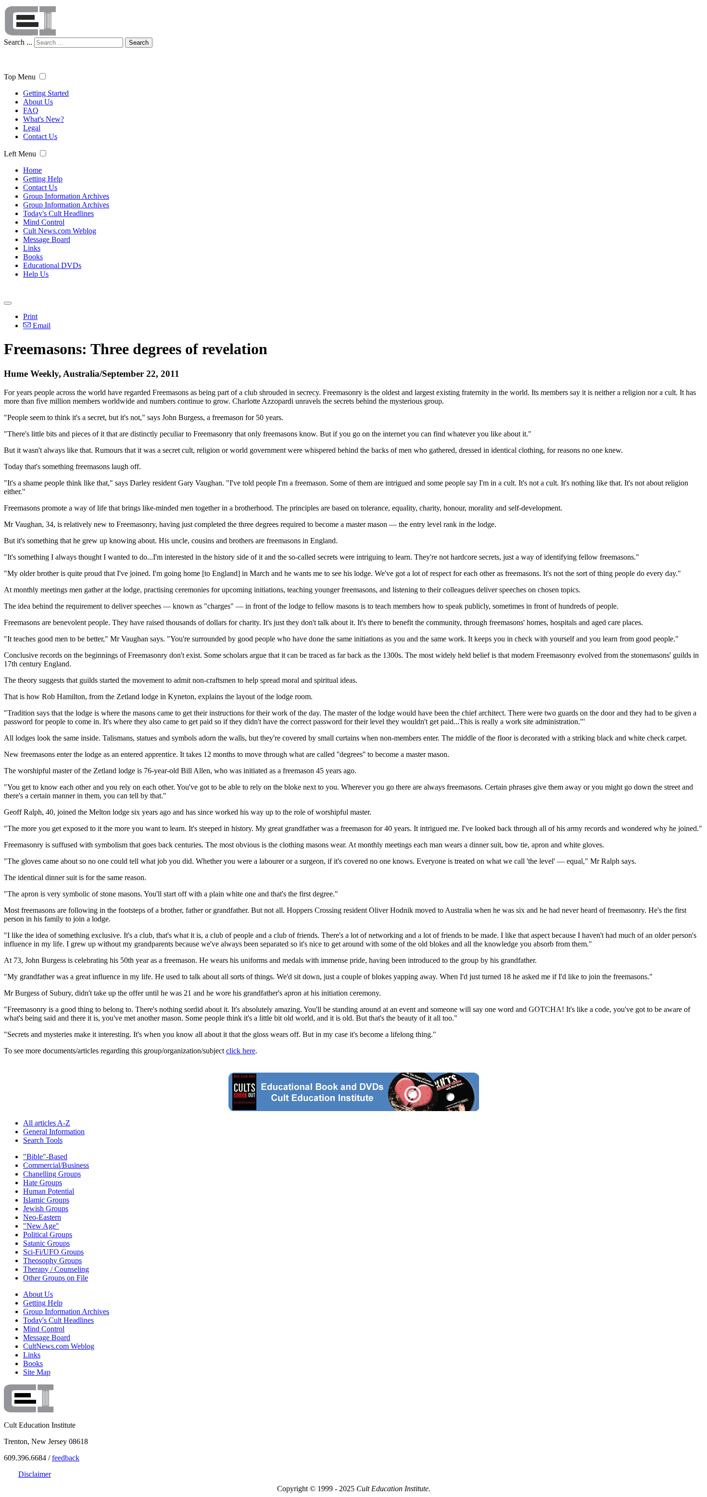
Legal (31, 128)
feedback (65, 1458)
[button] (42, 76)
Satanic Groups (46, 1243)
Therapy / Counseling (56, 1269)
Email (40, 325)
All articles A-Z (46, 1123)
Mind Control (43, 222)
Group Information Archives (66, 196)
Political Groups (47, 1234)
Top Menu (20, 77)
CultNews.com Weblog (58, 1346)
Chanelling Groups (52, 1174)
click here (240, 1051)
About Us (38, 102)
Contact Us (40, 136)
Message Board (46, 239)
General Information (54, 1131)
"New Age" (41, 1226)
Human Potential (48, 1191)
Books (33, 257)
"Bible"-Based (45, 1156)
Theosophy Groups (52, 1260)
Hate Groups (42, 1182)
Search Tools (43, 1140)
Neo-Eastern (42, 1217)
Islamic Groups (46, 1200)
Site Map (36, 1372)
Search (139, 42)
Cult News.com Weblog (59, 231)
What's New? (43, 119)
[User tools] (8, 303)
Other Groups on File (55, 1278)
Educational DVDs (52, 265)
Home (32, 170)
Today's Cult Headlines (58, 213)
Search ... (18, 42)
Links (31, 248)
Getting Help (43, 179)
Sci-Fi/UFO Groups (53, 1252)
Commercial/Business (56, 1165)
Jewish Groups (45, 1208)
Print (30, 316)
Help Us (36, 274)
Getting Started (46, 93)
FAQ (30, 110)
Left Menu (20, 154)
